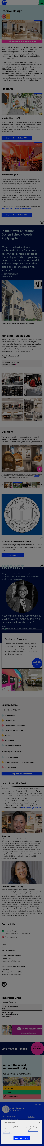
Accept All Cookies (21, 1138)
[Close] (40, 1122)
